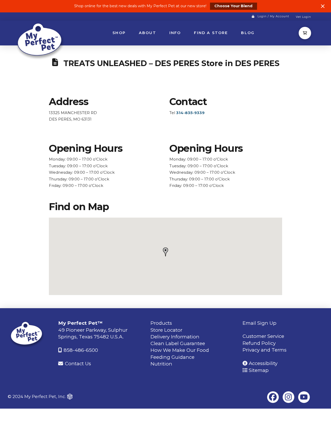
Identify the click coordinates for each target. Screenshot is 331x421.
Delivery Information (175, 337)
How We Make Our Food (180, 350)
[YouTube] (304, 397)
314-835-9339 (190, 112)
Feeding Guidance (172, 357)
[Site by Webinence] (69, 396)
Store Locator (166, 330)
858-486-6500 (80, 350)
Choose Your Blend (233, 6)
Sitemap (258, 370)
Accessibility (262, 363)
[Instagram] (288, 397)
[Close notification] (323, 6)
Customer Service (263, 336)
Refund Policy (259, 343)
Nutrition (161, 364)
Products (161, 323)
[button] (305, 33)
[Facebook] (273, 397)
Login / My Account (273, 16)
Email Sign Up (259, 323)
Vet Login (303, 17)
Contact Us (77, 364)
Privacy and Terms (265, 350)
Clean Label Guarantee (178, 343)
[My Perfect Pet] (40, 41)
